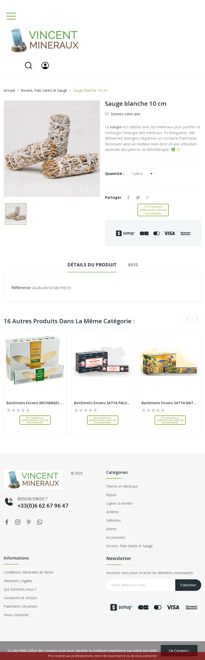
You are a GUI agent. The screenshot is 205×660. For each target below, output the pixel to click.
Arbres (111, 528)
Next (197, 319)
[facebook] (7, 522)
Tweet (138, 197)
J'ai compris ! (179, 650)
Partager (128, 197)
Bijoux (111, 494)
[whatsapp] (40, 522)
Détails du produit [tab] (92, 265)
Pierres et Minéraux (122, 486)
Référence (21, 287)
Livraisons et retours (20, 597)
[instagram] (18, 522)
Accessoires (116, 537)
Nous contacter (16, 614)
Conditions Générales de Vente (29, 572)
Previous (187, 319)
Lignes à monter (119, 503)
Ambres (112, 511)
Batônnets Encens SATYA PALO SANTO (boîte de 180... (102, 402)
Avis (133, 265)
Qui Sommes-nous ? (20, 589)
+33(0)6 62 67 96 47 (43, 506)
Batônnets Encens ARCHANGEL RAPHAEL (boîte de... (35, 402)
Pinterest (147, 197)
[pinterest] (29, 522)
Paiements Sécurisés (20, 606)
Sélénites (113, 520)
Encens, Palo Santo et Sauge (129, 545)
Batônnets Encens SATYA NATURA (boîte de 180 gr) (170, 402)
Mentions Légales (18, 580)
